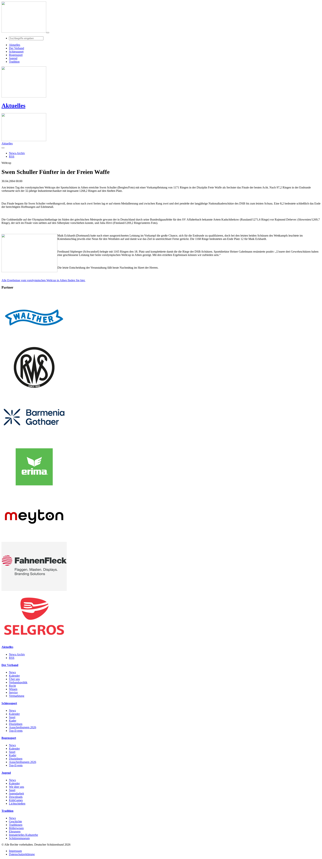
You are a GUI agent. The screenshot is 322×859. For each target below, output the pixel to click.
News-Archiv (17, 654)
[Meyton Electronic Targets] (34, 540)
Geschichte (15, 821)
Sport (12, 717)
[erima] (34, 490)
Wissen (13, 689)
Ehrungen (14, 831)
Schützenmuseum (19, 838)
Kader (12, 720)
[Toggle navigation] (47, 32)
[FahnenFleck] (34, 589)
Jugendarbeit (16, 793)
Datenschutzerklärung (22, 854)
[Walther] (34, 341)
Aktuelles (13, 105)
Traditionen (15, 824)
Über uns (14, 679)
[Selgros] (34, 639)
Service (13, 692)
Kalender (14, 675)
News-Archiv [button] (17, 153)
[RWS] (34, 390)
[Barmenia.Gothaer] (34, 440)
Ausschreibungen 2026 (22, 727)
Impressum (15, 850)
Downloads (16, 796)
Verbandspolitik (18, 682)
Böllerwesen (16, 828)
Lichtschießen (17, 803)
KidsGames (16, 800)
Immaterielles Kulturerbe (23, 834)
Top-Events (16, 730)
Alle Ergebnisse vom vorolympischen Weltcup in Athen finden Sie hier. (43, 280)
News (12, 672)
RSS (11, 657)
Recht (12, 685)
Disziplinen (15, 724)
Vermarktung (16, 695)
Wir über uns (16, 786)
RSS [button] (11, 156)
